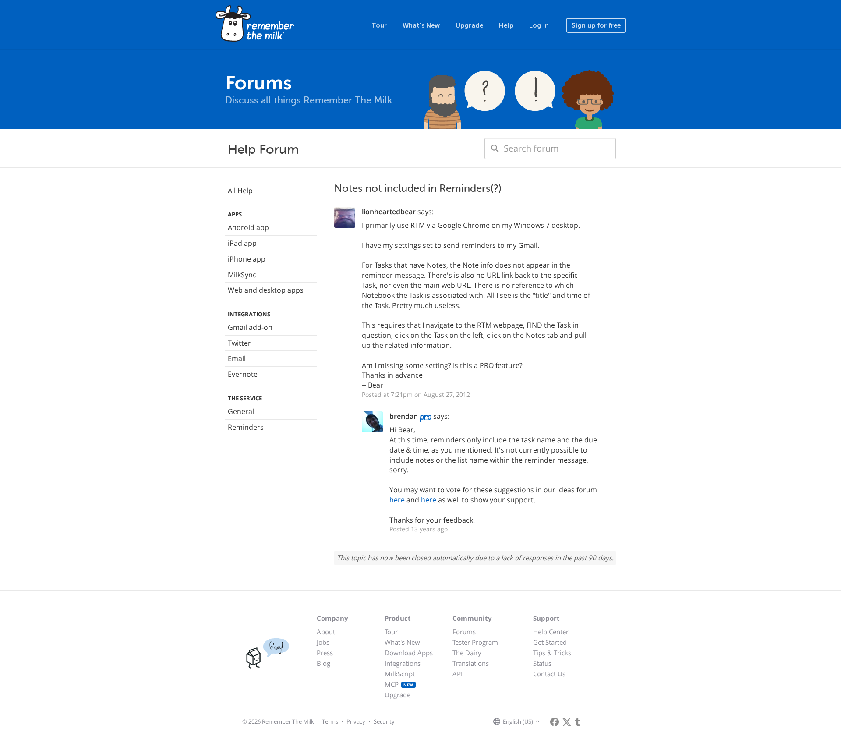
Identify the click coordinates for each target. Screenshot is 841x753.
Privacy (355, 721)
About (326, 631)
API (457, 673)
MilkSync (242, 274)
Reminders (246, 427)
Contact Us (549, 673)
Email (237, 358)
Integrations (402, 663)
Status (542, 663)
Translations (470, 663)
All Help (240, 190)
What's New (421, 25)
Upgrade (469, 25)
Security (384, 721)
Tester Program (475, 642)
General (241, 411)
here (397, 500)
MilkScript (400, 673)
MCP (399, 684)
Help (506, 25)
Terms (330, 721)
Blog (323, 663)
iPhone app (246, 259)
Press (325, 652)
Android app (248, 227)
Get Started (550, 642)
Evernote (243, 374)
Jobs (323, 642)
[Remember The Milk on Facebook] (554, 722)
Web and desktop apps (266, 290)
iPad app (242, 243)
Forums (464, 631)
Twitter (239, 343)
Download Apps (409, 652)
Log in (539, 25)
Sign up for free (596, 25)
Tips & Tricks (552, 652)
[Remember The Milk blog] (577, 722)
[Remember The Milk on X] (566, 722)
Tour (379, 25)
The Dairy (466, 652)
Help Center (551, 631)
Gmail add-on (250, 327)
